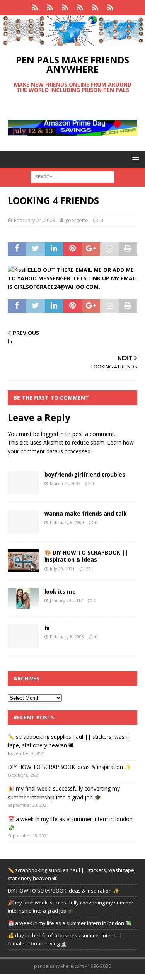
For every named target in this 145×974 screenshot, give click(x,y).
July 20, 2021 (62, 569)
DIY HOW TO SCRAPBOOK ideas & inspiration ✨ (69, 766)
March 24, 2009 (65, 483)
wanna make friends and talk (85, 513)
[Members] (110, 7)
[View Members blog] (50, 7)
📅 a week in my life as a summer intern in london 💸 (69, 923)
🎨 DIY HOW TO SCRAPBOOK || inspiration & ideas (86, 556)
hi (46, 627)
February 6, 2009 (67, 522)
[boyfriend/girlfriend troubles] (23, 482)
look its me (60, 591)
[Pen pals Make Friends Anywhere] (72, 41)
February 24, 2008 (34, 220)
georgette (76, 220)
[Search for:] (72, 176)
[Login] (95, 7)
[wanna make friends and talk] (23, 521)
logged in (52, 434)
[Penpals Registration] (80, 7)
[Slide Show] (65, 7)
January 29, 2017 (66, 600)
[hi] (23, 636)
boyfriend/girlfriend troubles (84, 474)
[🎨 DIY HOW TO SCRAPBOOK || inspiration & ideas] (23, 560)
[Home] (35, 7)
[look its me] (23, 598)
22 (88, 569)
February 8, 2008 (67, 637)
